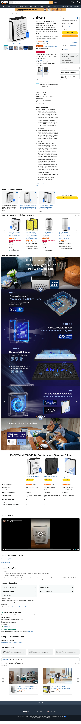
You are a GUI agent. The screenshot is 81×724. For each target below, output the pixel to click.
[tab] (36, 416)
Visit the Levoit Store (41, 20)
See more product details (43, 181)
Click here (4, 602)
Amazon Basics (24, 6)
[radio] (6, 48)
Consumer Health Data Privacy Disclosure (42, 716)
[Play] (3, 549)
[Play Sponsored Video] (57, 676)
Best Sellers (33, 6)
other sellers (55, 62)
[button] (2, 6)
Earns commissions (17, 520)
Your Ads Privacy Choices (57, 716)
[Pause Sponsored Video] (36, 682)
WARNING (5, 659)
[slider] (38, 549)
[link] (28, 197)
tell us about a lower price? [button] (18, 607)
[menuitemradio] (75, 549)
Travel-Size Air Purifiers (34, 13)
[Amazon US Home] (26, 712)
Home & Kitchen (4, 13)
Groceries (48, 6)
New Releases (40, 6)
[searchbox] (31, 2)
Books (70, 6)
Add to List (64, 68)
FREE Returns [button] (40, 60)
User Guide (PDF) (5, 562)
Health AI (7, 6)
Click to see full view (18, 43)
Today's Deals (64, 6)
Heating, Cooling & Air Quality (15, 13)
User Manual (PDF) (6, 559)
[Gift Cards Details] (79, 6)
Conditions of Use (21, 716)
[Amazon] (4, 2)
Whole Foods (55, 6)
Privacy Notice (29, 716)
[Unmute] (78, 549)
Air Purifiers (25, 13)
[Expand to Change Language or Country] (44, 711)
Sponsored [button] (3, 665)
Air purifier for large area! (13, 521)
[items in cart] (78, 2)
